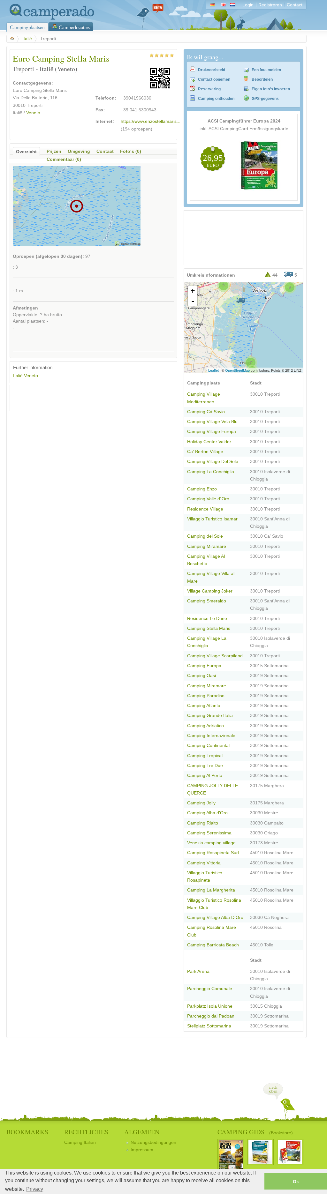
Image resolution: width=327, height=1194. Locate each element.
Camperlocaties (74, 27)
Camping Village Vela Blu (212, 421)
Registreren (270, 5)
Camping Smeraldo (206, 601)
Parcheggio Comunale (209, 988)
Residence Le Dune (207, 618)
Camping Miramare (206, 546)
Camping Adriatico (205, 725)
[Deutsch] (212, 5)
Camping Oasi (201, 675)
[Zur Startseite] (50, 18)
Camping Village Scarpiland (215, 655)
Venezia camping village (211, 842)
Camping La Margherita (211, 890)
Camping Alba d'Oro (207, 812)
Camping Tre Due (205, 765)
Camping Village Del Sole (212, 461)
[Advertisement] (88, 397)
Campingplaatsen (27, 27)
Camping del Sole (205, 536)
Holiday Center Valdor (209, 441)
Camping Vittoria (204, 863)
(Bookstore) (281, 1132)
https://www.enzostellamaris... (150, 121)
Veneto (33, 112)
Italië (27, 38)
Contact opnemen (214, 79)
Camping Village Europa (211, 431)
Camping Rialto (202, 823)
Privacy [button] (34, 1189)
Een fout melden (266, 70)
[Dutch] (234, 5)
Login (248, 5)
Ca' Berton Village (205, 451)
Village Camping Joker (209, 591)
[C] (240, 300)
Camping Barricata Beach (213, 945)
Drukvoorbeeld (211, 70)
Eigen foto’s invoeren (271, 89)
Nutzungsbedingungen (153, 1142)
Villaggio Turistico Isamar (212, 519)
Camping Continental (208, 745)
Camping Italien (80, 1142)
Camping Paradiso (205, 695)
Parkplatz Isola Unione (209, 1006)
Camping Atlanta (203, 705)
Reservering (209, 89)
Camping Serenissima (209, 833)
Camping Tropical (205, 755)
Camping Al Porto (204, 775)
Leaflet (213, 370)
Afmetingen (25, 308)
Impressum (142, 1149)
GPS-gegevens (265, 98)
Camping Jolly (201, 803)
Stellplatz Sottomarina (209, 1026)
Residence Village (205, 509)
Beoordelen (262, 79)
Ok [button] (296, 1181)
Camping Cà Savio (206, 411)
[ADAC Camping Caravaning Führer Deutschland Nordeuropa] (260, 189)
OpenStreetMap (237, 370)
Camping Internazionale (211, 735)
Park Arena (198, 971)
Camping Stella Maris (208, 628)
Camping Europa (204, 665)
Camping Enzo (202, 489)
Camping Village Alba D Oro (215, 917)
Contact (294, 5)
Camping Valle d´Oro (208, 498)
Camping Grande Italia (210, 715)
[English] (223, 5)
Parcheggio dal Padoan (210, 1016)
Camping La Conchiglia (210, 471)
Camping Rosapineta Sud (213, 852)
